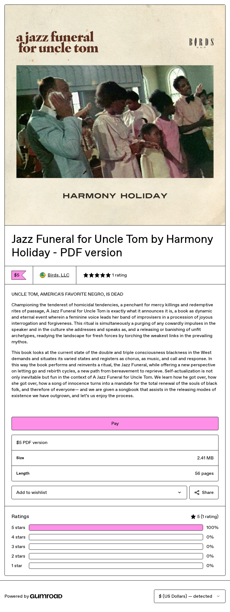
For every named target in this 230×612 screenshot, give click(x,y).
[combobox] (99, 492)
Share (208, 492)
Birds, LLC (58, 275)
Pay (115, 423)
